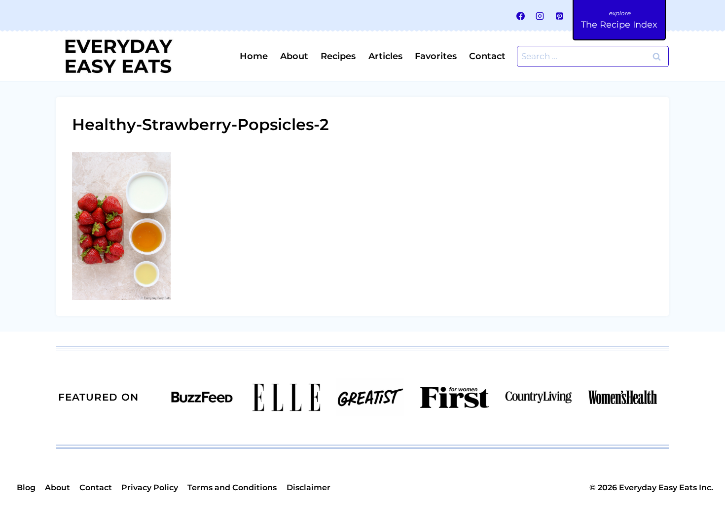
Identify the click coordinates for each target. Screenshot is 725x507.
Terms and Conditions (232, 487)
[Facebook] (520, 15)
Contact (487, 56)
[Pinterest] (559, 15)
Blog (26, 487)
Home (254, 56)
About (294, 56)
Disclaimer (308, 487)
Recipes (338, 56)
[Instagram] (540, 15)
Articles (385, 56)
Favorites (436, 56)
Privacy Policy (149, 487)
